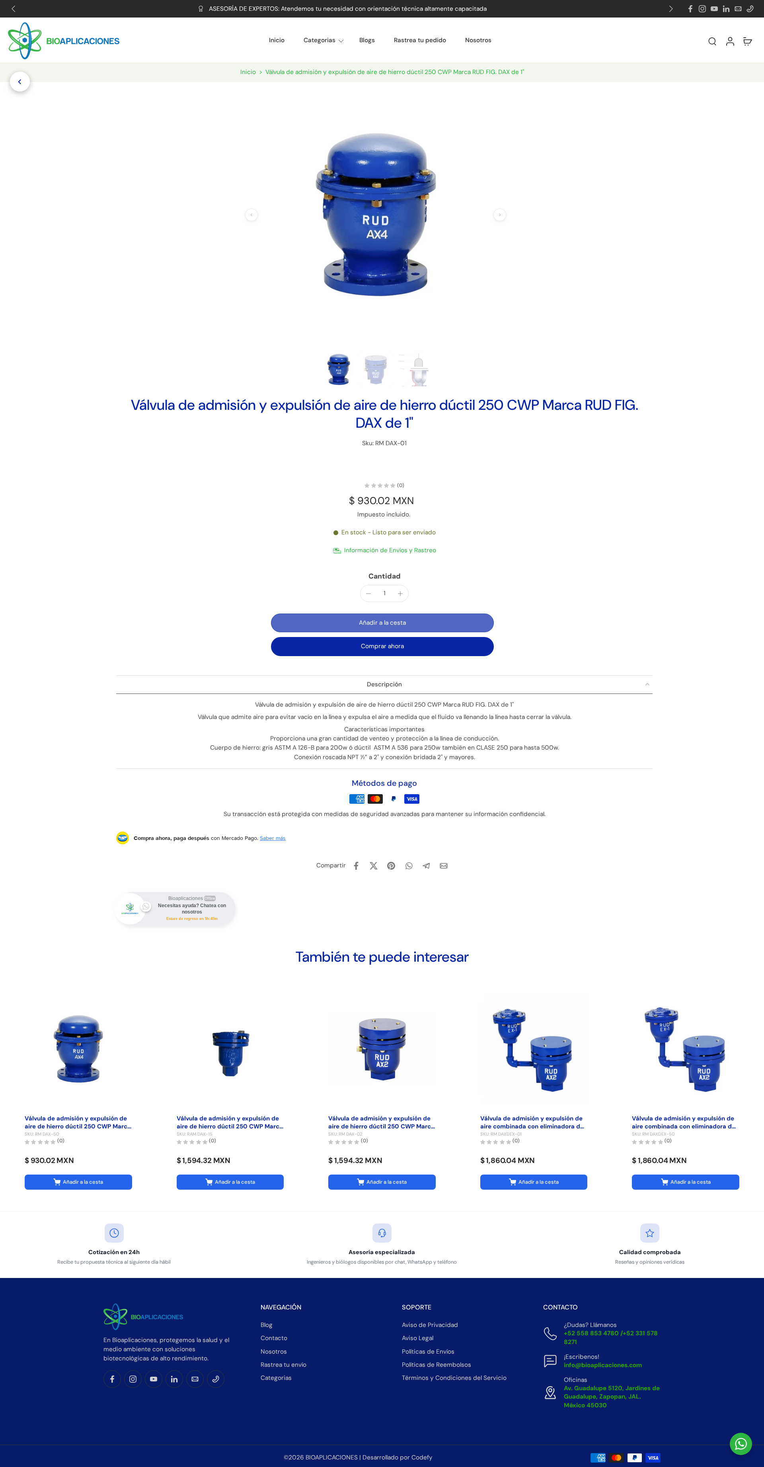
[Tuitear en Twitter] (373, 866)
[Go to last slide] (13, 9)
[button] (691, 41)
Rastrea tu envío (283, 1365)
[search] (712, 41)
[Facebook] (690, 9)
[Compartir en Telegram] (426, 866)
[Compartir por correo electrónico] (443, 866)
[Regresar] (20, 82)
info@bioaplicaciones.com (603, 1365)
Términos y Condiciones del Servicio (454, 1378)
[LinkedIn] (726, 9)
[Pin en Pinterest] (391, 866)
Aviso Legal (417, 1338)
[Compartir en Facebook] (356, 866)
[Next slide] (671, 9)
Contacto (274, 1338)
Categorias (319, 40)
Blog (267, 1325)
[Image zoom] (376, 215)
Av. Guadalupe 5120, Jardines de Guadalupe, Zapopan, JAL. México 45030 (612, 1396)
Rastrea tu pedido (420, 40)
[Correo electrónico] (738, 9)
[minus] (368, 594)
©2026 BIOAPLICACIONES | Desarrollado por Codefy (358, 1457)
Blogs (367, 40)
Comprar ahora (382, 646)
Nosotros (478, 40)
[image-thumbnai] (339, 369)
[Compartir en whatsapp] (408, 866)
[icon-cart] (747, 40)
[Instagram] (702, 9)
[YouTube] (714, 9)
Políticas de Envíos (428, 1351)
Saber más (273, 838)
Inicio (277, 40)
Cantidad (384, 576)
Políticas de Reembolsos (436, 1365)
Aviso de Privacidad (430, 1325)
